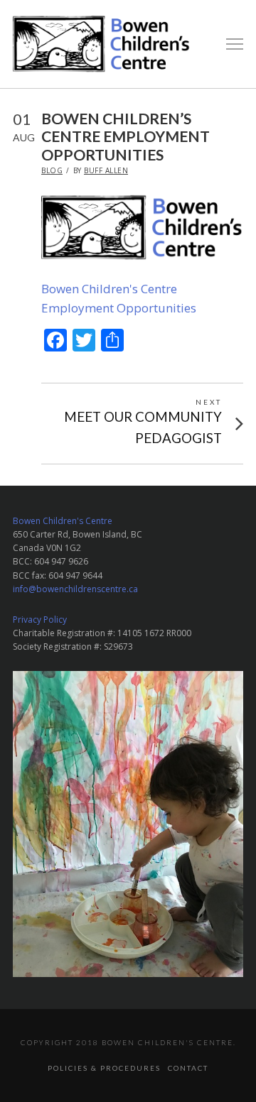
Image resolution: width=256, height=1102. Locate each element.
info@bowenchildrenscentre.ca (75, 589)
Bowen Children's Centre (62, 521)
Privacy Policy (40, 619)
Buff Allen (106, 170)
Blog (52, 170)
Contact (188, 1068)
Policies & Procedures (104, 1068)
